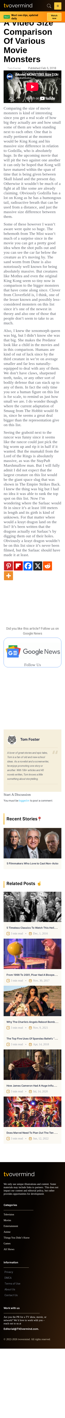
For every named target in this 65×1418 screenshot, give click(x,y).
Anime (7, 1301)
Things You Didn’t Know (17, 1307)
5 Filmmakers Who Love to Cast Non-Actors (33, 929)
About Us (10, 1358)
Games (8, 1312)
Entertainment (12, 1295)
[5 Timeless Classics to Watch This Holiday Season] (32, 973)
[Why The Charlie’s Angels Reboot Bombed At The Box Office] (32, 1067)
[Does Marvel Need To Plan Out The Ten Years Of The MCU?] (32, 1178)
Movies (8, 1289)
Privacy (9, 1341)
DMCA (8, 1347)
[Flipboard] (18, 631)
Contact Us (11, 1364)
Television (9, 1283)
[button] (57, 6)
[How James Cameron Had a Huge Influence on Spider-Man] (32, 1131)
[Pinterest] (8, 631)
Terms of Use (12, 1353)
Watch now (54, 15)
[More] (8, 641)
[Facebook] (27, 631)
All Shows (9, 1318)
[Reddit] (47, 631)
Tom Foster (14, 68)
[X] (37, 631)
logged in (24, 866)
